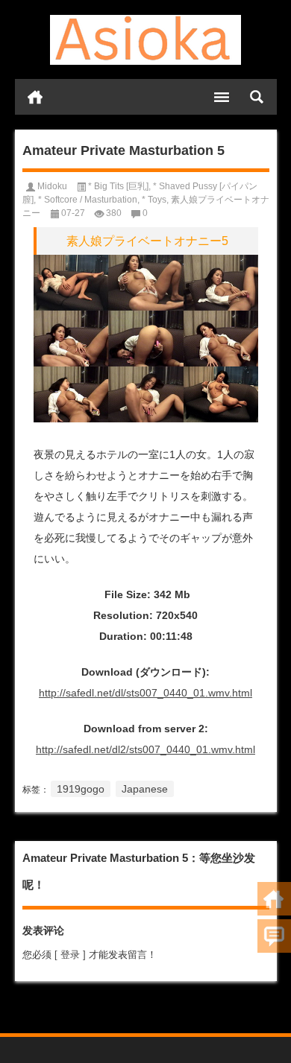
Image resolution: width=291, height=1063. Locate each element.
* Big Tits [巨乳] (118, 186)
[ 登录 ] (70, 954)
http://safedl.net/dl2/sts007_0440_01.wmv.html (145, 749)
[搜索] (257, 97)
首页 (35, 97)
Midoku (52, 186)
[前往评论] (274, 936)
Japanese (145, 789)
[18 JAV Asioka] (146, 40)
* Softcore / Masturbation (87, 199)
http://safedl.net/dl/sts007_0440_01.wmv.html (145, 693)
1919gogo (80, 789)
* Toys (154, 199)
